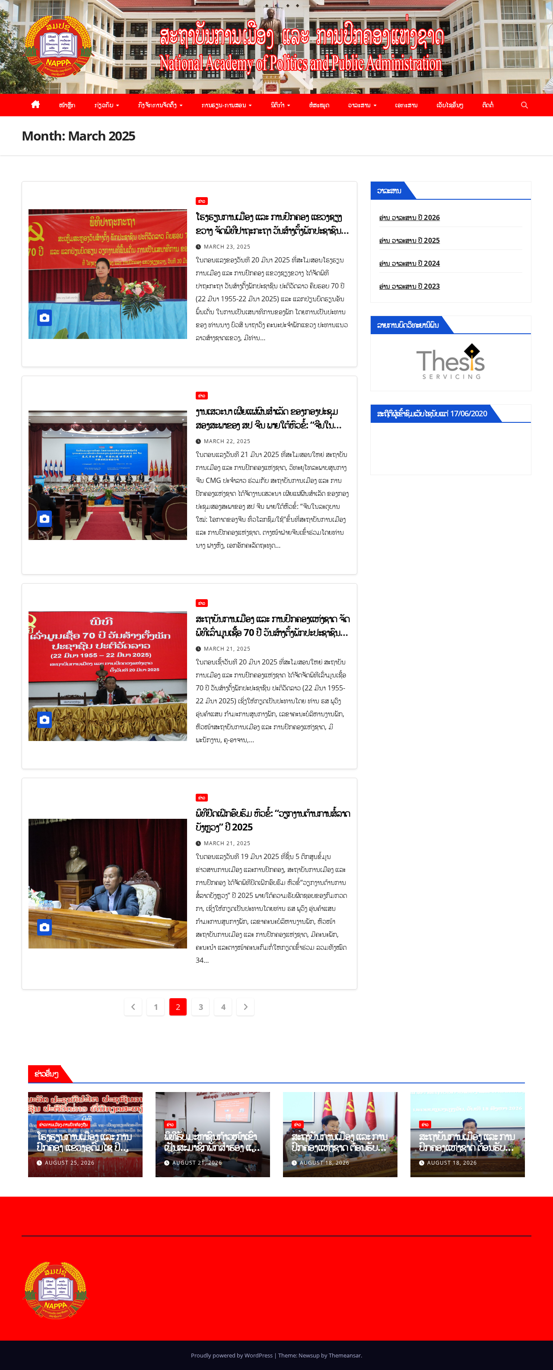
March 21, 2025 (227, 648)
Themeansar (345, 1355)
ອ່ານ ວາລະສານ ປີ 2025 (409, 240)
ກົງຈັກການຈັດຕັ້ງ (158, 105)
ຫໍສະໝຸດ (319, 105)
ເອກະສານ (406, 105)
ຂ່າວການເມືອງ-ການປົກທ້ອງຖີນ (63, 1124)
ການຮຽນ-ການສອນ (225, 105)
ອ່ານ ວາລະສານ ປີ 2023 (409, 286)
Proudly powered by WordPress (232, 1355)
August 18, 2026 (325, 1162)
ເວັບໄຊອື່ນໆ (450, 105)
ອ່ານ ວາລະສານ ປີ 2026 (409, 217)
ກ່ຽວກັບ (105, 105)
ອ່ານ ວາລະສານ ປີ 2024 (409, 263)
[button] (524, 105)
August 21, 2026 (197, 1162)
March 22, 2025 (227, 441)
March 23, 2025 (227, 246)
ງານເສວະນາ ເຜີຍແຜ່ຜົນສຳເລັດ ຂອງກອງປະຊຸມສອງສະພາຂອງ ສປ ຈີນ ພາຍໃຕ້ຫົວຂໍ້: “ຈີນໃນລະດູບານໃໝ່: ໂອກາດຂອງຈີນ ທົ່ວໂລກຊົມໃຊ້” (267, 424)
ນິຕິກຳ (278, 105)
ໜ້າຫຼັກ (67, 105)
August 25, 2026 (70, 1162)
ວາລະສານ (360, 105)
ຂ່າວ (201, 201)
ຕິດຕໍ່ (488, 105)
